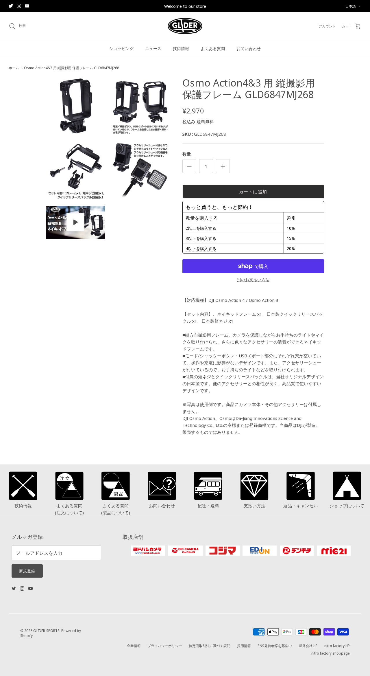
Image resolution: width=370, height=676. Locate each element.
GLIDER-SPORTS (46, 630)
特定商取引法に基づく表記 (209, 645)
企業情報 (134, 645)
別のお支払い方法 (253, 279)
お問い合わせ (248, 48)
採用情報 (244, 645)
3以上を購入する (201, 238)
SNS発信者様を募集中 (275, 645)
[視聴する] (75, 222)
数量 (186, 154)
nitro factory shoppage (330, 653)
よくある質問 (213, 48)
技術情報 (181, 48)
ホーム (14, 67)
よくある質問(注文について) (69, 508)
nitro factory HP (337, 645)
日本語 (350, 5)
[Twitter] (11, 6)
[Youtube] (27, 6)
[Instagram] (19, 6)
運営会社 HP (308, 645)
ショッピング (121, 48)
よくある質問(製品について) (115, 508)
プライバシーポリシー (164, 645)
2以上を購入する (201, 228)
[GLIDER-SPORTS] (185, 26)
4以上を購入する (201, 248)
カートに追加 (253, 191)
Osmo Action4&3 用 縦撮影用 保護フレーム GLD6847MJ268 (71, 67)
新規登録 (27, 570)
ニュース (153, 48)
